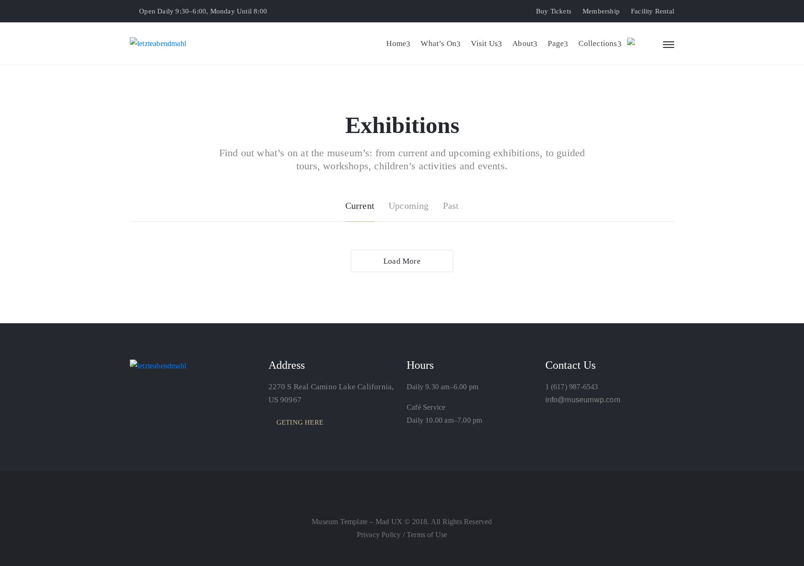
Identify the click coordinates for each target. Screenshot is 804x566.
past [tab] (451, 205)
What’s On (438, 43)
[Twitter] (374, 501)
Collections (597, 43)
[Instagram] (430, 501)
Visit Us (484, 43)
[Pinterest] (392, 501)
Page (556, 43)
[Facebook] (411, 501)
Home (396, 43)
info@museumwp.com (582, 400)
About (522, 43)
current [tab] (360, 205)
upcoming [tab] (409, 205)
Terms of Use (427, 535)
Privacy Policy (380, 535)
